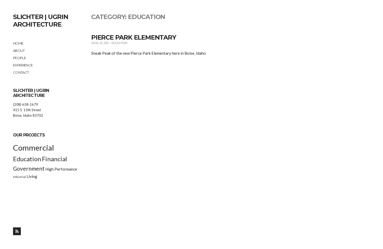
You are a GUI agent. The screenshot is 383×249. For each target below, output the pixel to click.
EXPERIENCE (23, 65)
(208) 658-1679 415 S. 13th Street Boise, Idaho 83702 (28, 109)
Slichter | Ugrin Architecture (40, 20)
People (19, 58)
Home (18, 43)
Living (32, 176)
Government (29, 168)
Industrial (19, 176)
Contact (21, 72)
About (19, 50)
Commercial (33, 147)
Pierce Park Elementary (133, 37)
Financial (54, 159)
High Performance (61, 169)
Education (27, 159)
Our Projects (29, 135)
